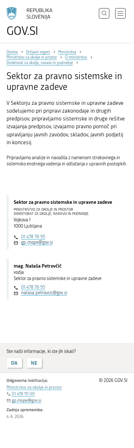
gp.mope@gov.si (37, 242)
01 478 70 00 (23, 393)
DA (14, 362)
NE (34, 362)
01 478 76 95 (33, 237)
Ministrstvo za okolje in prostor (34, 387)
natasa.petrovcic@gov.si (44, 293)
